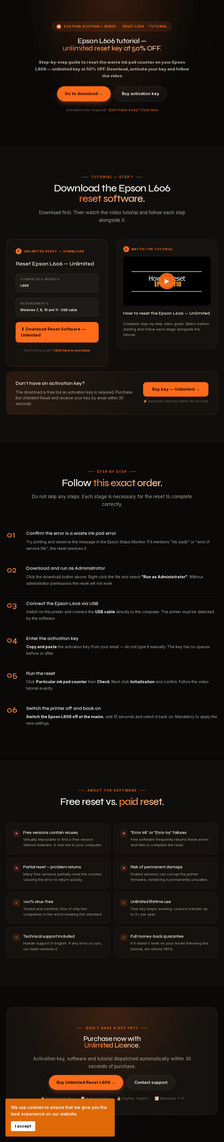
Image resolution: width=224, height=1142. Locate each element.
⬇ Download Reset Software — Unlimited (53, 332)
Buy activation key (140, 93)
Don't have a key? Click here (133, 110)
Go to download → (84, 93)
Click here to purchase (72, 350)
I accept (23, 1126)
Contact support (150, 1082)
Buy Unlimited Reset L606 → (86, 1082)
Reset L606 (133, 26)
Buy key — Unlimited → (176, 389)
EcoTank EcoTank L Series (90, 26)
